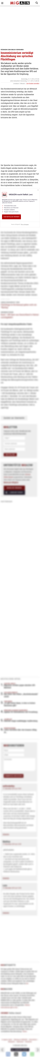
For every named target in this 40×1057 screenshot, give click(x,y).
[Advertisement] (20, 26)
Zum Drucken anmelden (32, 83)
